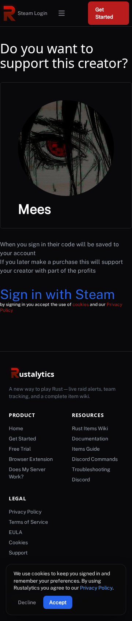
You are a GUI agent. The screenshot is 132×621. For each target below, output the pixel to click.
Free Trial (20, 449)
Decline (27, 602)
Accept (57, 602)
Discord (81, 479)
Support (18, 553)
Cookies (18, 542)
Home (16, 428)
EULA (15, 532)
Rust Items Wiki (90, 428)
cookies (81, 304)
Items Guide (86, 449)
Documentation (90, 439)
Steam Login (32, 13)
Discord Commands (95, 459)
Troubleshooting (91, 469)
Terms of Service (28, 522)
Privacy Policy (96, 588)
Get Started (104, 13)
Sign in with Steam (57, 294)
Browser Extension (31, 459)
